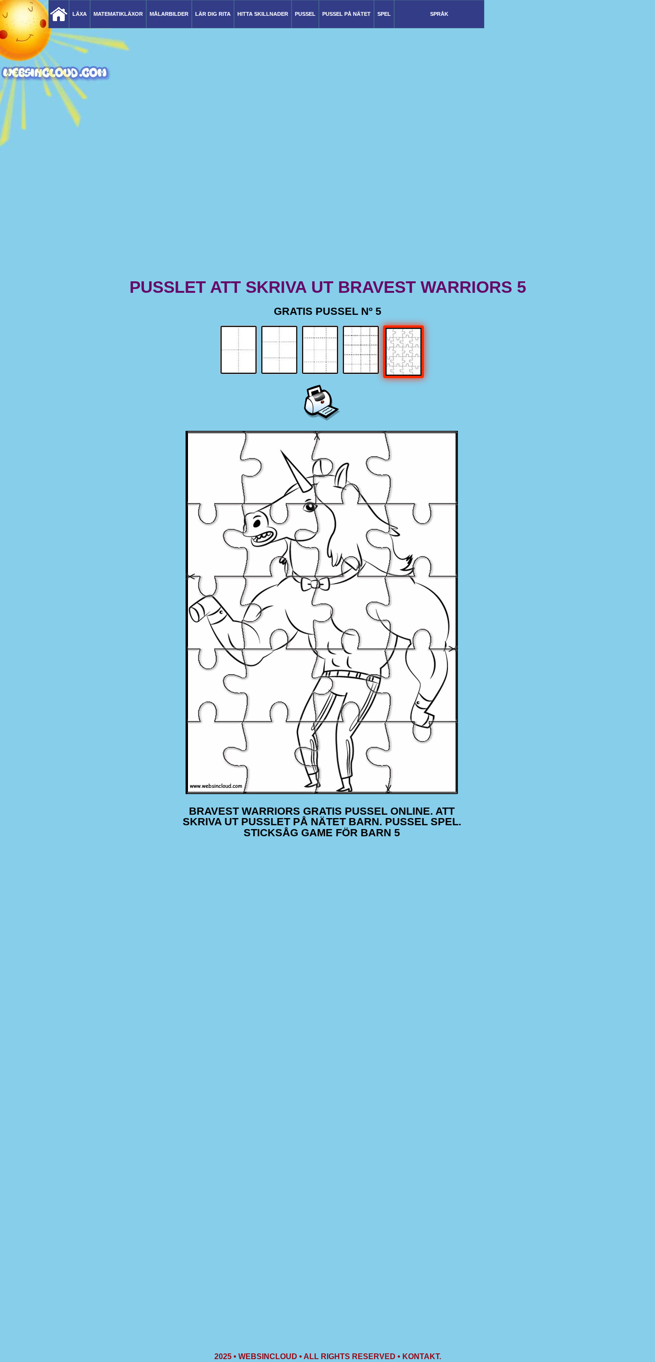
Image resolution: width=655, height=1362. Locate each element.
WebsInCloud (267, 1356)
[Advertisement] (327, 201)
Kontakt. (421, 1356)
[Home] (58, 14)
